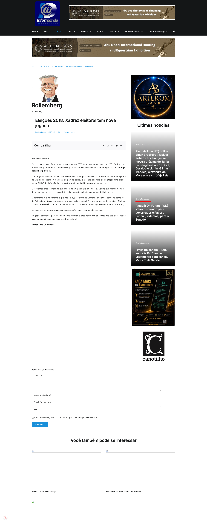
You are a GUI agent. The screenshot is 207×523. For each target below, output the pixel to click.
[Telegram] (117, 145)
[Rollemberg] (45, 76)
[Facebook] (104, 145)
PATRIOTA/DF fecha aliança (44, 481)
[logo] (47, 2)
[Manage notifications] (5, 518)
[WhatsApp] (112, 145)
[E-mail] (121, 145)
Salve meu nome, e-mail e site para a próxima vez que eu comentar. (66, 407)
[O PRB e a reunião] (66, 492)
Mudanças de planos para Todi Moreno (123, 481)
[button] (174, 31)
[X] (108, 145)
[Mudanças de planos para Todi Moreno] (140, 442)
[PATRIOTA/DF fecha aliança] (66, 442)
